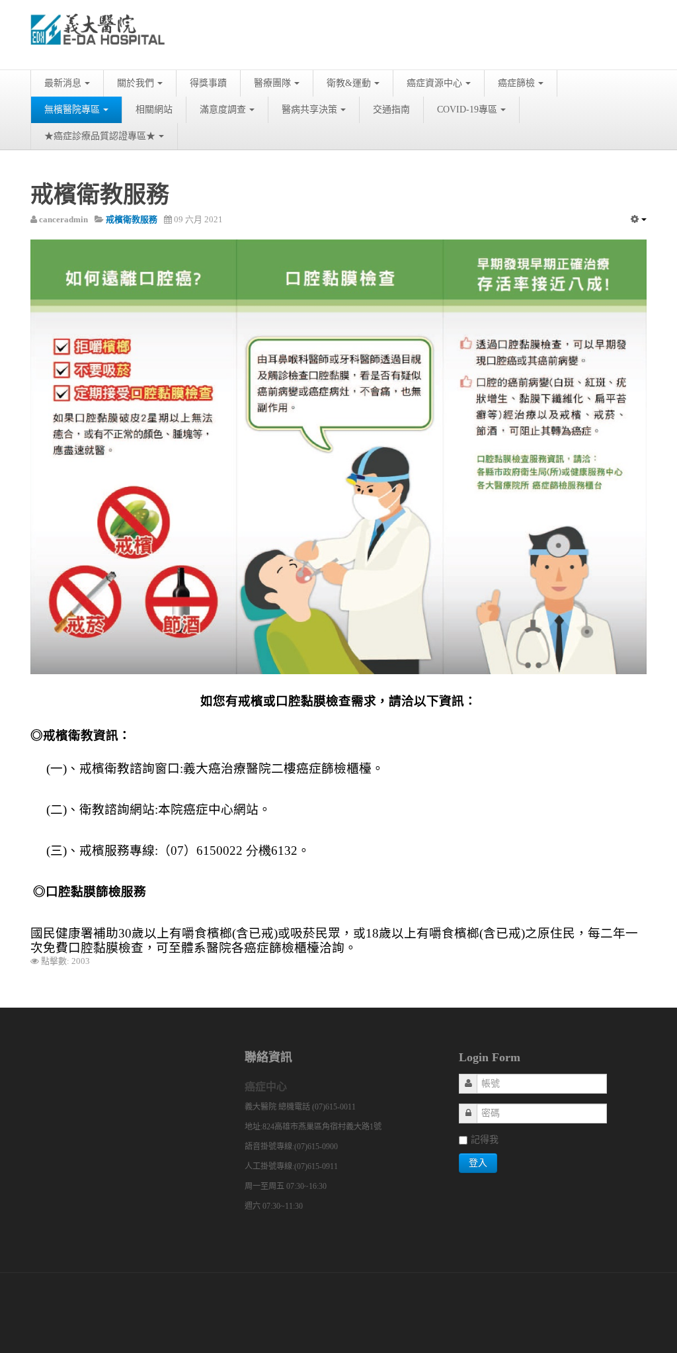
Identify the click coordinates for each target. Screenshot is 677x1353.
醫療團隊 (272, 83)
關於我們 (135, 83)
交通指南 (391, 109)
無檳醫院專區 (72, 109)
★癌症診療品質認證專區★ (99, 136)
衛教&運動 (349, 83)
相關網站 (154, 109)
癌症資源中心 (434, 83)
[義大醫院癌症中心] (97, 34)
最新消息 (62, 83)
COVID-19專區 (467, 109)
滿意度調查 (223, 109)
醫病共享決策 (309, 109)
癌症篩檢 (516, 83)
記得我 (484, 1140)
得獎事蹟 (208, 83)
